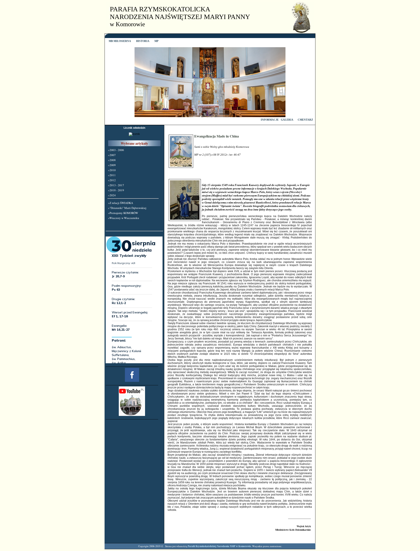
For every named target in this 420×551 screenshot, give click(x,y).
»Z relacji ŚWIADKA (120, 203)
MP (156, 41)
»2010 (112, 170)
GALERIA (287, 119)
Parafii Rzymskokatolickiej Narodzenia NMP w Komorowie (219, 546)
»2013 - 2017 (116, 185)
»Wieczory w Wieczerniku (123, 218)
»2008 (112, 160)
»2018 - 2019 (116, 190)
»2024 (112, 195)
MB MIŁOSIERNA (119, 41)
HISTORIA (142, 41)
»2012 (112, 180)
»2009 (112, 165)
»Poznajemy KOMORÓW (123, 213)
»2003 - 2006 (116, 150)
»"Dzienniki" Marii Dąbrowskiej (127, 208)
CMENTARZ (305, 119)
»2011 (112, 175)
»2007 (112, 155)
